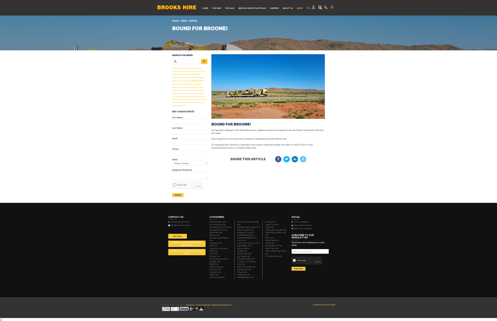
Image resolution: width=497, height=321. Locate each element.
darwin (187, 77)
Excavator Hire (215, 262)
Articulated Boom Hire (217, 222)
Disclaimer (190, 305)
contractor (176, 77)
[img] (248, 32)
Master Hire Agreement (221, 305)
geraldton (198, 84)
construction (194, 74)
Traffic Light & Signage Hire (275, 230)
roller (203, 96)
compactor (176, 74)
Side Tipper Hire (243, 256)
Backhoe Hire (214, 235)
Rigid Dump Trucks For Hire (248, 243)
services (175, 99)
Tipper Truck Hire (272, 225)
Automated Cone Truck (218, 230)
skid (183, 99)
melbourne (190, 90)
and (193, 68)
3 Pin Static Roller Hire (273, 256)
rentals (189, 96)
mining (201, 90)
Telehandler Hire (243, 275)
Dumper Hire (214, 256)
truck (198, 102)
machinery (176, 90)
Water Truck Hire (271, 248)
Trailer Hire (269, 238)
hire (187, 87)
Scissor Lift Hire (243, 248)
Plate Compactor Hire (245, 230)
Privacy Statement (203, 305)
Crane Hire (213, 246)
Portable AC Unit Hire (245, 233)
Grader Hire (213, 275)
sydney (204, 99)
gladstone (176, 87)
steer (187, 99)
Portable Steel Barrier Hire (247, 238)
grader (182, 87)
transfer (193, 102)
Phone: (175, 149)
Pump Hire (241, 240)
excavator (176, 84)
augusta (198, 68)
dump (179, 81)
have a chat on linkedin (303, 225)
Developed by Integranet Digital (324, 305)
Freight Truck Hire (216, 267)
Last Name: (177, 128)
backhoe (175, 71)
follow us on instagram (303, 229)
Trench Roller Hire (272, 240)
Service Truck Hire (244, 254)
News (184, 20)
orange (183, 93)
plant (202, 93)
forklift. (183, 84)
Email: (175, 138)
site (180, 99)
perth (193, 93)
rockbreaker (196, 96)
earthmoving (186, 81)
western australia (178, 106)
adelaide (183, 68)
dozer (174, 81)
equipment (197, 80)
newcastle (176, 93)
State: (175, 159)
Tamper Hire (242, 272)
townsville (186, 102)
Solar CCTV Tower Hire (246, 267)
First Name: (177, 117)
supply (198, 99)
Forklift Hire (213, 264)
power (178, 96)
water (202, 102)
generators (190, 84)
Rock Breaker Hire (244, 246)
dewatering (194, 77)
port (173, 96)
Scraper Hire (242, 251)
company (184, 74)
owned (188, 93)
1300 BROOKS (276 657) (180, 222)
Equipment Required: (182, 170)
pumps (183, 96)
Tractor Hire (269, 227)
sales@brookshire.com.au (181, 225)
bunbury (201, 71)
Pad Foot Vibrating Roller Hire (248, 227)
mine (196, 90)
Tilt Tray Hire (270, 222)
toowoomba (177, 102)
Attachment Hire (215, 233)
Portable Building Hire (245, 235)
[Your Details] (313, 7)
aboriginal (176, 68)
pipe (197, 93)
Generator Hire (215, 272)
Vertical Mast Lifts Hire (273, 246)
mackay (183, 90)
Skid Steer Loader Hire (245, 259)
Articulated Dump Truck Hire (220, 227)
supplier (192, 99)
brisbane (188, 71)
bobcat (182, 71)
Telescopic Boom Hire (245, 277)
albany (189, 68)
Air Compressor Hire (217, 225)
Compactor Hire (215, 243)
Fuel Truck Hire (215, 269)
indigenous (193, 87)
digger (201, 77)
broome (195, 71)
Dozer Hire (213, 254)
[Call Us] (326, 7)
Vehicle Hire (269, 243)
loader (200, 87)
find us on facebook (301, 222)
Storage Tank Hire (244, 269)
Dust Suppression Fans (218, 259)
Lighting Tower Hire (217, 277)
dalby (182, 77)
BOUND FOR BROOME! (200, 28)
